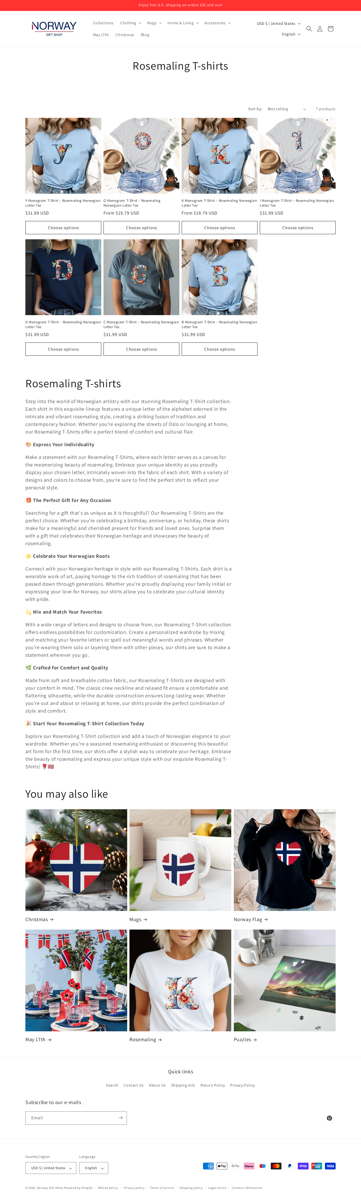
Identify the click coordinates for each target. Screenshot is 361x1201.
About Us (157, 1085)
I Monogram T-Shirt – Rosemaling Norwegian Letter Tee (297, 203)
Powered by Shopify (78, 1188)
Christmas (36, 919)
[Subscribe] (120, 1117)
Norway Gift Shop (50, 1188)
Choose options (63, 227)
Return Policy (213, 1085)
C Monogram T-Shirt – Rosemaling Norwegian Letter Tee (141, 324)
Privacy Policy (242, 1085)
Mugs (135, 919)
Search (112, 1085)
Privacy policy (134, 1188)
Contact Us (134, 1085)
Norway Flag (248, 919)
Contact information (247, 1188)
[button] (130, 23)
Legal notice (217, 1188)
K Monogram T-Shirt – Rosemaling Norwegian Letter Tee (219, 203)
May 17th (35, 1039)
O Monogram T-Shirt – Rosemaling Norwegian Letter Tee (132, 203)
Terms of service (162, 1188)
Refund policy (108, 1188)
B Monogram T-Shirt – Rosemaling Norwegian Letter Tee (219, 324)
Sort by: (255, 108)
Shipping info (183, 1085)
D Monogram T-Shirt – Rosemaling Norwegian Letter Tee (63, 324)
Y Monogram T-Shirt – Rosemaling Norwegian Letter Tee (63, 203)
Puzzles (242, 1039)
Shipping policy (191, 1188)
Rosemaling (142, 1039)
